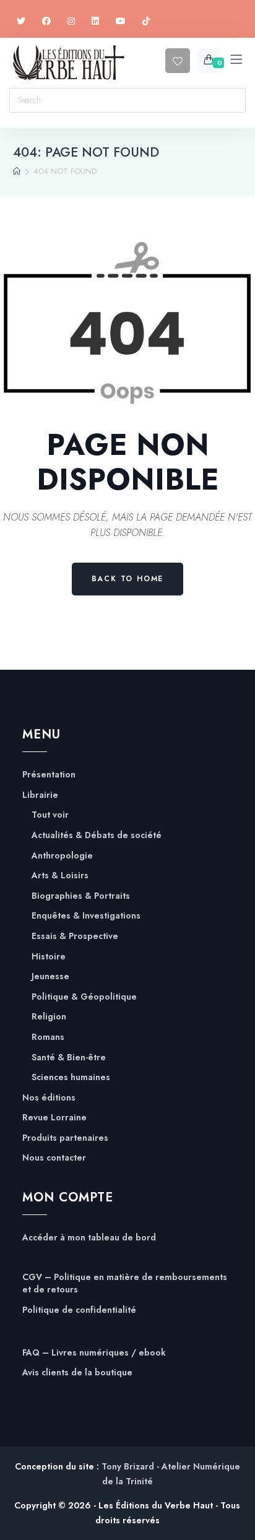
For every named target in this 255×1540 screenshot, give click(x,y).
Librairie (40, 795)
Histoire (49, 956)
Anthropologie (62, 856)
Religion (49, 1017)
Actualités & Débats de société (97, 835)
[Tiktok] (146, 21)
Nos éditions (49, 1098)
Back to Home (128, 578)
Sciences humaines (71, 1077)
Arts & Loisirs (60, 875)
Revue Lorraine (54, 1117)
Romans (48, 1037)
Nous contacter (54, 1158)
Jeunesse (50, 976)
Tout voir (50, 815)
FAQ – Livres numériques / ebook (94, 1353)
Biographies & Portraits (81, 896)
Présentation (49, 775)
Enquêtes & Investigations (86, 916)
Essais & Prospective (75, 936)
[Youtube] (120, 21)
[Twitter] (21, 21)
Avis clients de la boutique (77, 1372)
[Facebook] (46, 21)
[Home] (16, 171)
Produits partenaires (65, 1138)
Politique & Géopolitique (84, 997)
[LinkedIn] (95, 21)
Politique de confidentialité (79, 1310)
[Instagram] (71, 21)
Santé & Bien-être (69, 1057)
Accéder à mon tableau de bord (89, 1238)
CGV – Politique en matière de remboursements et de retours (124, 1283)
